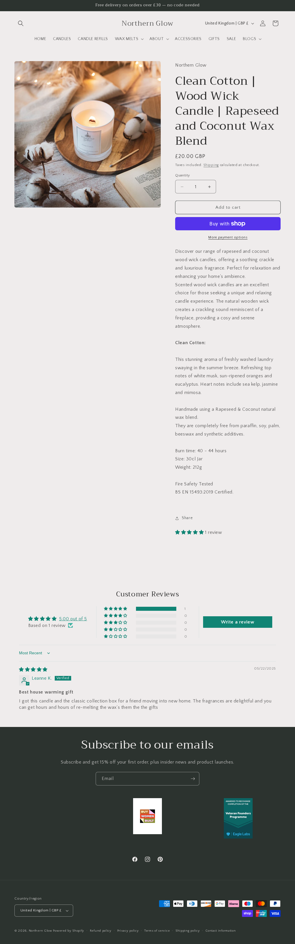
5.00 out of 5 (73, 618)
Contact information (220, 930)
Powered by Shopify (68, 930)
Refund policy (100, 930)
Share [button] (187, 518)
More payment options (227, 237)
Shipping (211, 165)
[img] (33, 669)
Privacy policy (128, 930)
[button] (20, 23)
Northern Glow (40, 930)
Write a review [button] (237, 622)
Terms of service (157, 930)
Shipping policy (187, 930)
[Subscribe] (192, 778)
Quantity (182, 175)
